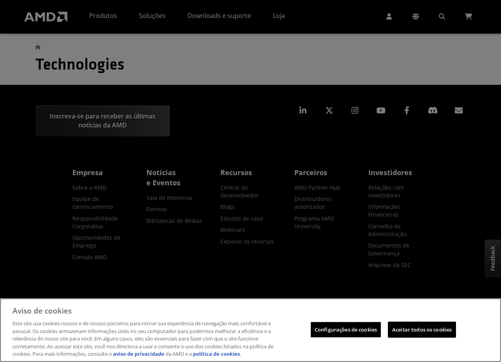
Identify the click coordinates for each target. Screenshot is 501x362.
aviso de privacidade (138, 353)
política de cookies (216, 353)
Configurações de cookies (346, 329)
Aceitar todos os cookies (422, 329)
